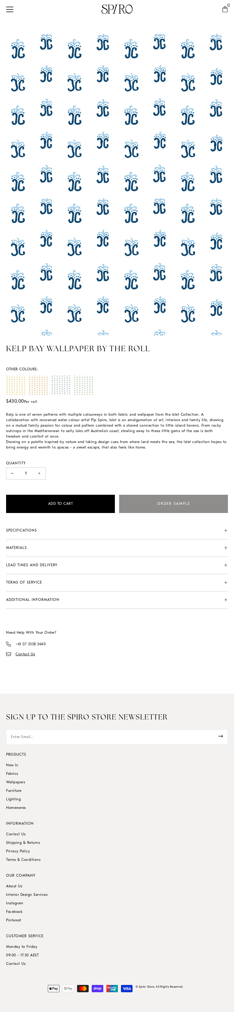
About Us (14, 886)
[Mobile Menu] (11, 9)
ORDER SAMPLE (173, 504)
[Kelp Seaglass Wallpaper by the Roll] (61, 385)
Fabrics (12, 774)
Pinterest (13, 920)
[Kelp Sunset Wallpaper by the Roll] (38, 385)
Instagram (14, 903)
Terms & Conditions (23, 860)
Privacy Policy (18, 851)
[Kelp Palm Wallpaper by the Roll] (83, 385)
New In (12, 765)
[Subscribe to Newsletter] (220, 736)
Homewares (16, 808)
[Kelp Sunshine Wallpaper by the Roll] (16, 385)
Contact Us (16, 834)
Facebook (14, 912)
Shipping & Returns (23, 843)
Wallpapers (15, 782)
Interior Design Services (27, 895)
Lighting (13, 799)
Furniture (14, 791)
